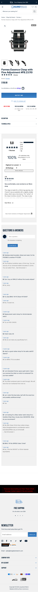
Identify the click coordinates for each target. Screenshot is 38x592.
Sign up (32, 534)
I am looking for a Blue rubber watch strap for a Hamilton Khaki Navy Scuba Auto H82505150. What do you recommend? (18, 417)
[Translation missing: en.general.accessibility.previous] (1, 2)
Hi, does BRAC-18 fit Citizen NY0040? (16, 296)
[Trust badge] (8, 545)
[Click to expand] (5, 26)
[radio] (26, 142)
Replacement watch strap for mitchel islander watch (17, 315)
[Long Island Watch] (19, 7)
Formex (19, 17)
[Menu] (2, 7)
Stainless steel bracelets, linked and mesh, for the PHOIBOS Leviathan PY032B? (18, 256)
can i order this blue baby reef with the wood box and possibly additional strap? (18, 396)
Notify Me (19, 95)
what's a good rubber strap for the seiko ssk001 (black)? (18, 352)
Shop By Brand (10, 17)
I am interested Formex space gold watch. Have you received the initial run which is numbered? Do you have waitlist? (18, 373)
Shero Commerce (23, 589)
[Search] (35, 11)
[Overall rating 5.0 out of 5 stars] (6, 75)
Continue (12, 245)
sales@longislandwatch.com (14, 551)
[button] (4, 63)
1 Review (15, 75)
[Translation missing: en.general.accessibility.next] (36, 2)
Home (3, 17)
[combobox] (17, 11)
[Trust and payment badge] (23, 579)
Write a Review (19, 170)
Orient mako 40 (9, 334)
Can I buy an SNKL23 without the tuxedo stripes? (19, 279)
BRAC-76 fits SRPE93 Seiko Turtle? (15, 443)
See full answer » (21, 268)
